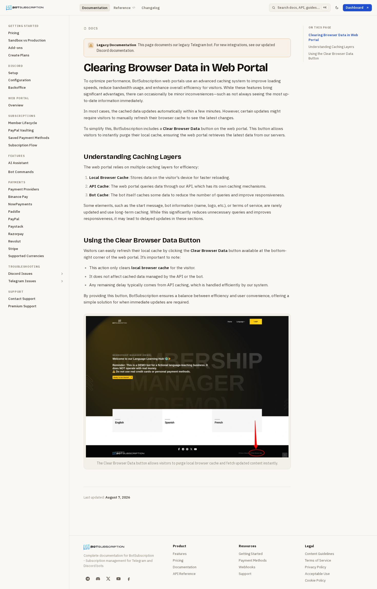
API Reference (184, 573)
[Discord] (98, 579)
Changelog (151, 7)
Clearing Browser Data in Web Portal (176, 67)
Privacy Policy (315, 567)
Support (245, 573)
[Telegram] (88, 579)
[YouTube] (118, 579)
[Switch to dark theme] (337, 8)
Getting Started (251, 553)
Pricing (178, 560)
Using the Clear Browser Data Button (142, 240)
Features (180, 553)
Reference (122, 7)
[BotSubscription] (40, 8)
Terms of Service (318, 560)
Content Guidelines (319, 553)
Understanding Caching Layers (132, 157)
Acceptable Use (317, 573)
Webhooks (247, 567)
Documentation (94, 7)
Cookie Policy (315, 580)
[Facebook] (129, 579)
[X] (108, 579)
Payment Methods (253, 560)
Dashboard (354, 7)
